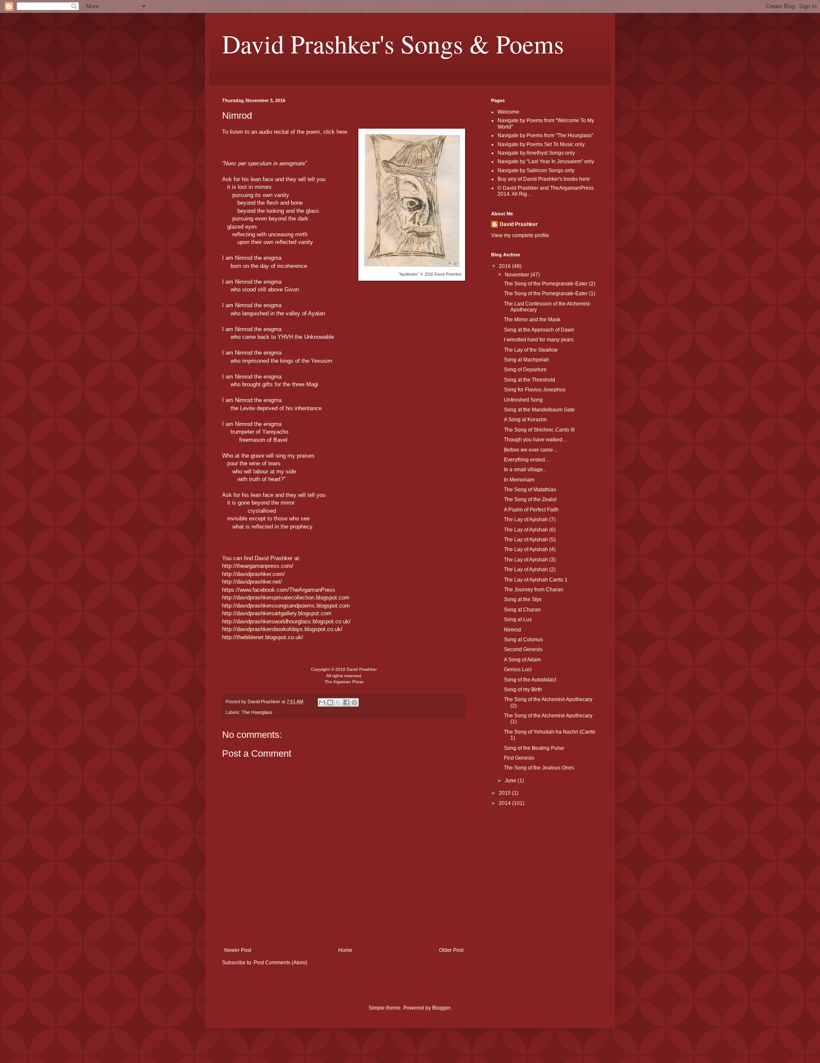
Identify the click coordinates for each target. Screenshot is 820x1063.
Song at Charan (522, 610)
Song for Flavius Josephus (534, 390)
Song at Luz (518, 620)
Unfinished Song (523, 400)
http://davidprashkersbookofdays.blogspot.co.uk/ (282, 629)
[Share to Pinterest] (354, 702)
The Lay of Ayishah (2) (530, 570)
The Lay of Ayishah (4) (530, 549)
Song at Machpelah (526, 360)
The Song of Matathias (530, 490)
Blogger (441, 1008)
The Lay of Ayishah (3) (530, 560)
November (517, 275)
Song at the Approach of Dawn (539, 330)
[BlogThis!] (330, 702)
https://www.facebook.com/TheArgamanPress (278, 590)
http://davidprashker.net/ (252, 581)
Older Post (451, 950)
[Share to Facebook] (346, 702)
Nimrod (512, 630)
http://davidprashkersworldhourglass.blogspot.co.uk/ (286, 621)
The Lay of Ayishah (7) (530, 520)
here (342, 132)
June (511, 781)
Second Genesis (523, 649)
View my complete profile (520, 235)
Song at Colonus (523, 640)
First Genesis (519, 758)
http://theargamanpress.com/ (257, 566)
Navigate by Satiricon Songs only (536, 170)
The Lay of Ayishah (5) (530, 540)
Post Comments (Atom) (280, 963)
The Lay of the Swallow (531, 350)
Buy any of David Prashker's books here (544, 179)
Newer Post (237, 950)
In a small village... (525, 470)
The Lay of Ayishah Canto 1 (536, 580)
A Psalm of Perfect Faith (531, 510)
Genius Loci (518, 669)
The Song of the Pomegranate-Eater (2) (549, 284)
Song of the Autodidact (530, 680)
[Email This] (322, 702)
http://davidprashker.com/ (253, 574)
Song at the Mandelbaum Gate (539, 410)
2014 (505, 803)
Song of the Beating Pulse (534, 748)
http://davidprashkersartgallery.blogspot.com (276, 613)
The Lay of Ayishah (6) (530, 530)
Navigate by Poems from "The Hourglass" (545, 135)
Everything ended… (527, 460)
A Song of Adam (522, 660)
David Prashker (519, 224)
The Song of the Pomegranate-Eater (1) (549, 294)
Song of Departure (525, 370)
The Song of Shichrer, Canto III (539, 430)
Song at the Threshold (529, 380)
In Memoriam (519, 480)
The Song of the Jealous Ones (539, 768)
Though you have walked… (536, 440)
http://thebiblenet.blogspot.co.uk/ (262, 637)
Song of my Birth (523, 690)
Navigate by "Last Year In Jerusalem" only (546, 161)
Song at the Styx (523, 599)
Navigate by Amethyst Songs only (536, 153)
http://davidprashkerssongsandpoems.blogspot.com (286, 605)
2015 (505, 793)
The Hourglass (257, 712)
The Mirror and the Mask (532, 320)
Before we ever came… (531, 450)
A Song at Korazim (525, 420)
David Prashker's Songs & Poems (393, 43)
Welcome (508, 112)
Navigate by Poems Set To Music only (541, 144)
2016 (505, 266)
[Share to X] (338, 702)
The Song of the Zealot (530, 499)
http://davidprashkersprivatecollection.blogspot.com (285, 597)
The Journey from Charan (533, 590)
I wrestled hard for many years (539, 340)
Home (345, 950)
